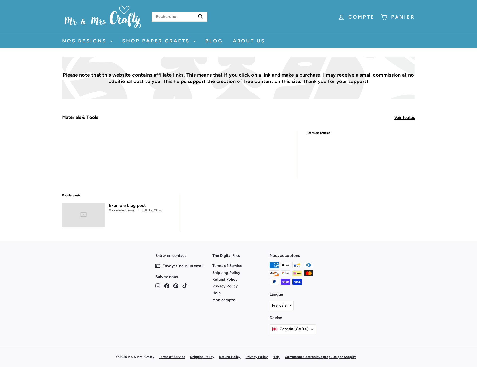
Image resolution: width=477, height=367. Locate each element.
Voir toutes (404, 117)
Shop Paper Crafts (157, 41)
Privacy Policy (225, 286)
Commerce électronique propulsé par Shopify (320, 357)
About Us (249, 41)
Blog (214, 41)
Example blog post (127, 205)
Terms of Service (227, 265)
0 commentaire (122, 210)
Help (216, 293)
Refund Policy (224, 279)
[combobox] (179, 17)
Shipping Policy (226, 272)
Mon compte (223, 300)
